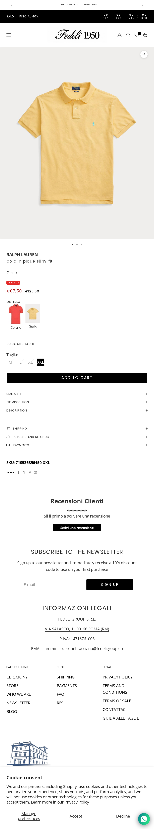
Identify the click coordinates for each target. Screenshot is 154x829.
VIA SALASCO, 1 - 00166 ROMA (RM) (77, 629)
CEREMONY (16, 677)
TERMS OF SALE (117, 701)
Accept (76, 816)
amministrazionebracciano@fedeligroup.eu (84, 648)
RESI (61, 703)
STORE (12, 685)
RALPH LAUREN (22, 254)
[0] (137, 35)
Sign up (110, 584)
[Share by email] (35, 472)
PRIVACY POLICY (118, 677)
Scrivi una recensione (77, 528)
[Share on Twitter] (24, 472)
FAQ (60, 694)
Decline (123, 816)
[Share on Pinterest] (29, 472)
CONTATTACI (115, 709)
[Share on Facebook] (18, 472)
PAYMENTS (67, 685)
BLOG (11, 711)
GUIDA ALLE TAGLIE (20, 344)
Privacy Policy (77, 802)
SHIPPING (66, 677)
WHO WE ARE (18, 694)
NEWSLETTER (18, 703)
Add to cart (77, 377)
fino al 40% (29, 16)
